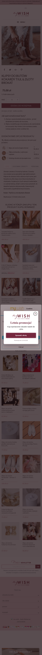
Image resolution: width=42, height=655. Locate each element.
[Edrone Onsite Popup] (21, 327)
